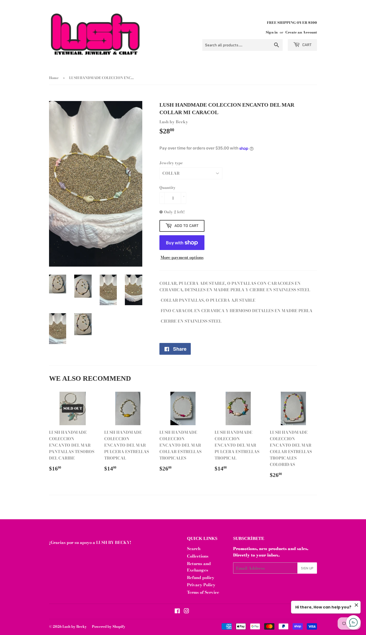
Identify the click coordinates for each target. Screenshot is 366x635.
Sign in (272, 32)
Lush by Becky (74, 626)
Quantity (167, 187)
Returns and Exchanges (199, 567)
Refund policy (200, 577)
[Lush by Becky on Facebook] (177, 611)
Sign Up (307, 568)
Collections (197, 556)
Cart (306, 44)
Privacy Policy (201, 585)
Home (54, 77)
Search (193, 549)
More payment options (182, 257)
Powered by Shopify (108, 626)
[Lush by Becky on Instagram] (186, 611)
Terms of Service (203, 592)
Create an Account (301, 32)
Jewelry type (171, 163)
